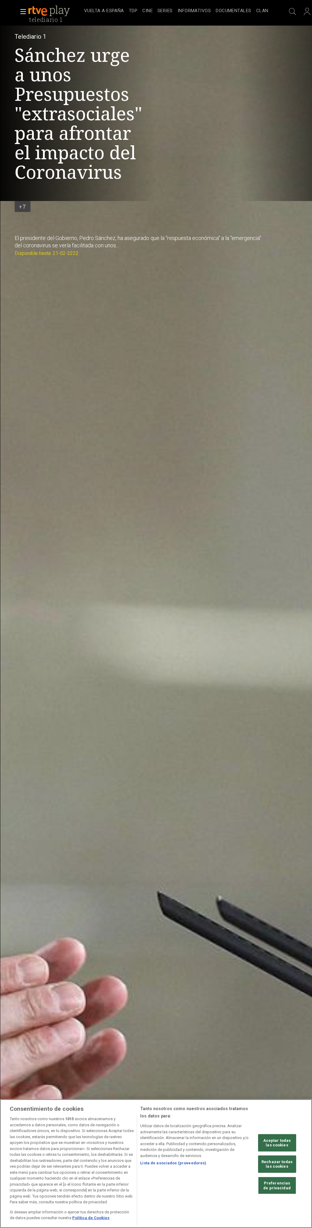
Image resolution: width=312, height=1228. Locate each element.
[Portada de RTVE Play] (49, 11)
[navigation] (176, 11)
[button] (21, 11)
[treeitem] (104, 11)
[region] (156, 1163)
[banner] (55, 11)
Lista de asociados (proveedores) (173, 1163)
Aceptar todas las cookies (277, 1142)
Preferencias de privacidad (277, 1185)
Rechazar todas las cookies (276, 1164)
